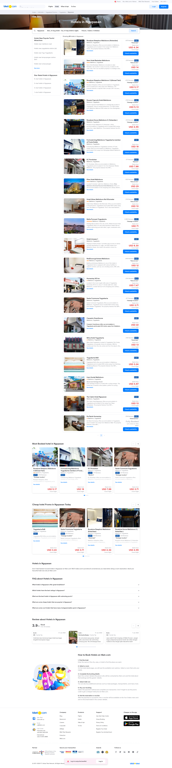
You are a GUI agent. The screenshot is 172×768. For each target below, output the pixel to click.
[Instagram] (133, 752)
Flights (80, 716)
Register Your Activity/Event (104, 732)
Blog (61, 716)
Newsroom (63, 719)
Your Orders (155, 1)
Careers (62, 722)
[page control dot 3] (79, 646)
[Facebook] (115, 752)
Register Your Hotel (101, 729)
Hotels (80, 719)
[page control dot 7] (83, 646)
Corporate (62, 726)
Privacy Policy (100, 722)
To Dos (80, 726)
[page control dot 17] (94, 646)
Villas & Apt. (81, 722)
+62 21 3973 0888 (42, 737)
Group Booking (100, 719)
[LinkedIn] (124, 752)
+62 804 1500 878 (42, 732)
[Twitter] (120, 752)
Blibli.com (62, 738)
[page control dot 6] (82, 646)
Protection (62, 735)
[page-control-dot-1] (84, 495)
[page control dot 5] (81, 646)
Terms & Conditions (102, 726)
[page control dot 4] (80, 646)
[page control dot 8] (84, 646)
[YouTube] (128, 752)
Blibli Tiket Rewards (144, 1)
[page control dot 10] (86, 646)
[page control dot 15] (92, 646)
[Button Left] (133, 626)
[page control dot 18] (95, 646)
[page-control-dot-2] (85, 495)
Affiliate (62, 729)
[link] (154, 7)
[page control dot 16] (93, 646)
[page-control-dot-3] (86, 495)
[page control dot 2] (78, 646)
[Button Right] (138, 626)
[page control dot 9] (85, 646)
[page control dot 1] (76, 646)
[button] (133, 444)
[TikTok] (137, 752)
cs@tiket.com (41, 725)
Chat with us (40, 719)
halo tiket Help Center (102, 716)
